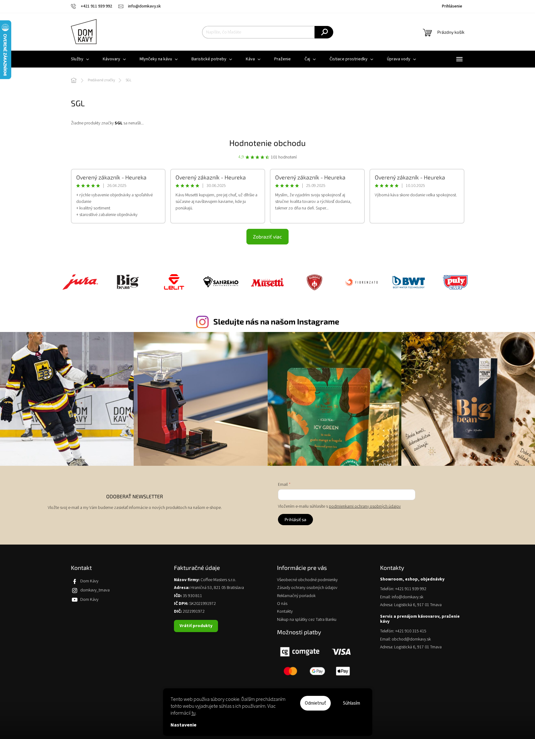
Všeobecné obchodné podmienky (307, 580)
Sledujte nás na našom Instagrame (276, 321)
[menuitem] (80, 59)
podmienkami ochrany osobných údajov (365, 506)
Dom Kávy (89, 581)
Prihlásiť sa (295, 519)
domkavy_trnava (95, 590)
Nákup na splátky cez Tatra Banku (306, 620)
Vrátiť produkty (196, 626)
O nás (282, 604)
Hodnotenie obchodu (267, 143)
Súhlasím (351, 703)
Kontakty (285, 612)
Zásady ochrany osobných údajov (307, 588)
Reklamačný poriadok (296, 596)
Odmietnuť (315, 703)
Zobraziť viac (267, 236)
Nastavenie (183, 724)
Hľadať (324, 32)
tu (193, 713)
